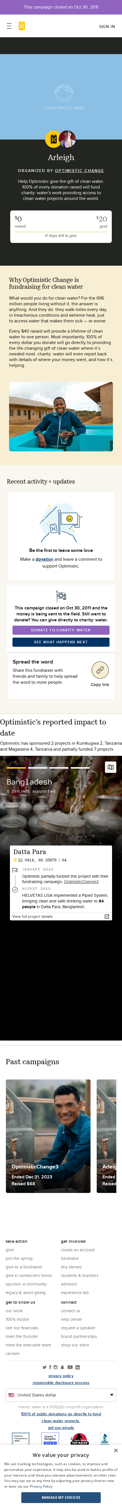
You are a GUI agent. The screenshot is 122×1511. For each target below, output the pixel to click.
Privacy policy (61, 1376)
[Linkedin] (77, 1368)
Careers (13, 1353)
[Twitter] (45, 1367)
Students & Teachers (79, 1275)
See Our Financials (22, 1328)
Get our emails (61, 1427)
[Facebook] (50, 1367)
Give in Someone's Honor (29, 1275)
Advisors (69, 1284)
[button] (61, 1497)
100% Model (17, 1319)
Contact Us (70, 1311)
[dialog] (61, 1478)
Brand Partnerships (79, 1336)
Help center (71, 1319)
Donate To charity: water (61, 630)
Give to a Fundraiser (24, 1267)
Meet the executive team (28, 1345)
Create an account (77, 1250)
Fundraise (70, 1258)
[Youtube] (70, 1367)
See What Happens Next (61, 642)
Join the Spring (19, 1258)
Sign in (107, 26)
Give (10, 1250)
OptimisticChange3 (81, 882)
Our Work (14, 1311)
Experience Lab (75, 1292)
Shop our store (75, 1345)
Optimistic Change (79, 170)
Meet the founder (22, 1336)
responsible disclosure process (61, 1382)
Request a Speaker (78, 1328)
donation (44, 559)
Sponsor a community (26, 1284)
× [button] (115, 1451)
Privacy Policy (41, 1486)
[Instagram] (56, 1367)
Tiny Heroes (71, 1267)
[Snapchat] (62, 1367)
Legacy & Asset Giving (26, 1292)
